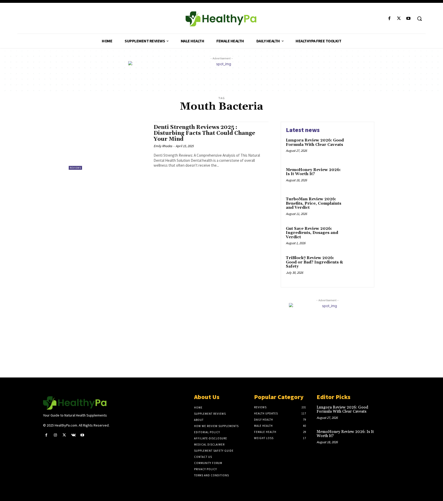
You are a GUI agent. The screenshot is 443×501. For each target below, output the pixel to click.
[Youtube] (408, 18)
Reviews (75, 167)
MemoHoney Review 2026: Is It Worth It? (313, 172)
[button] (419, 18)
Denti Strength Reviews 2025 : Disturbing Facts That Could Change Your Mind (204, 133)
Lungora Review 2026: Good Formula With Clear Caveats (315, 142)
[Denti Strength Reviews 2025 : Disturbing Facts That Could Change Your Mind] (108, 146)
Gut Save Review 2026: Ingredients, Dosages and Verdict (312, 233)
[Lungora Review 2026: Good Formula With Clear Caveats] (358, 148)
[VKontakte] (73, 435)
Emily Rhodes (163, 146)
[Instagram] (55, 435)
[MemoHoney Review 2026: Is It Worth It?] (358, 178)
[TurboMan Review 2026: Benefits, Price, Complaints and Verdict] (358, 207)
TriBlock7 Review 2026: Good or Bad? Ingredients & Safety (314, 262)
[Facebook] (389, 18)
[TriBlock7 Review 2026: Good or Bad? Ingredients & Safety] (358, 266)
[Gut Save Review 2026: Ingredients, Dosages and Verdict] (358, 237)
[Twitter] (399, 18)
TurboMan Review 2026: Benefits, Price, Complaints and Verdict (313, 203)
